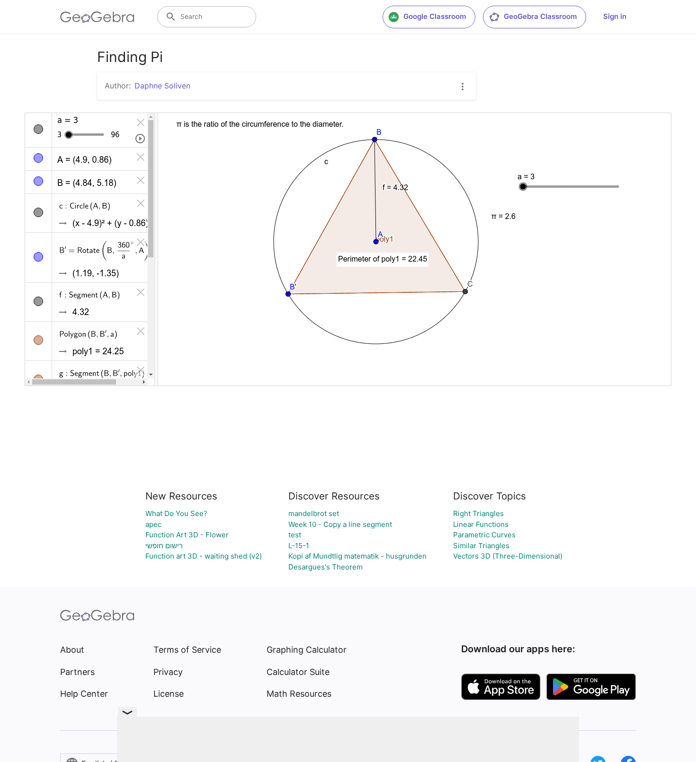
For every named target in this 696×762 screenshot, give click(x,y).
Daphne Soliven (162, 85)
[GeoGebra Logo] (97, 17)
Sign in (614, 16)
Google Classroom (434, 16)
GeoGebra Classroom (540, 16)
